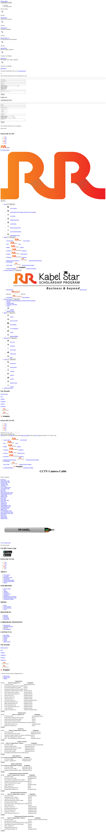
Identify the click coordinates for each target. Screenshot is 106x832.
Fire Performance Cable (6, 510)
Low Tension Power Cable (7, 512)
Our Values (6, 576)
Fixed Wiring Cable (5, 480)
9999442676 (3, 68)
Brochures (5, 616)
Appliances (6, 592)
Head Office (6, 635)
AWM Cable (3, 504)
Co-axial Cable (4, 483)
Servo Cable (3, 497)
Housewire (3, 479)
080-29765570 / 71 (5, 38)
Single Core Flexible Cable (7, 492)
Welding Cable (4, 518)
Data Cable (3, 501)
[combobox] (4, 109)
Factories (5, 637)
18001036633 (4, 17)
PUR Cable (3, 499)
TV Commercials (7, 607)
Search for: (3, 432)
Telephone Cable (4, 484)
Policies (5, 582)
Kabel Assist (6, 619)
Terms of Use (6, 676)
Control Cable (4, 495)
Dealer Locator (6, 641)
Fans (4, 590)
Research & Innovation (8, 580)
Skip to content (4, 1)
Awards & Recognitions (8, 581)
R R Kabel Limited (5, 150)
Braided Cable (4, 496)
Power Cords (4, 515)
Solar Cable (3, 514)
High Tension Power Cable (7, 513)
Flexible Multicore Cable (6, 493)
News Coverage (7, 606)
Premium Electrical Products (9, 596)
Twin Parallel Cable (5, 488)
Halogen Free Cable (5, 482)
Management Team (7, 577)
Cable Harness (4, 517)
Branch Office (6, 636)
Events (5, 605)
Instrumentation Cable (6, 505)
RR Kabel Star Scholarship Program (8, 626)
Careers (5, 640)
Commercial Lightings (8, 599)
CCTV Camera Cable (6, 487)
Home (2, 435)
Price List (5, 615)
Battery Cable (4, 509)
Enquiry (5, 639)
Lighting (5, 591)
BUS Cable (3, 491)
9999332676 (3, 58)
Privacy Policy (6, 677)
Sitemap (5, 678)
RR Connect (6, 617)
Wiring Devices (7, 594)
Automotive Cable (5, 508)
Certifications (6, 578)
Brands (12, 435)
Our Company (6, 574)
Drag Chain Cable (5, 500)
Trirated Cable (4, 503)
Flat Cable (3, 490)
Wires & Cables (24, 435)
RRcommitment (7, 629)
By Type (37, 435)
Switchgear (6, 595)
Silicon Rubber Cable (5, 506)
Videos (5, 609)
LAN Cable (3, 486)
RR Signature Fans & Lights (9, 597)
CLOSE (2, 711)
